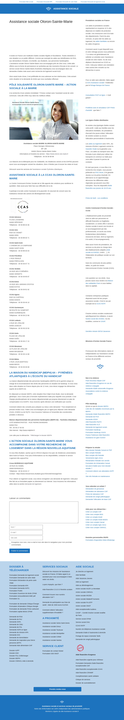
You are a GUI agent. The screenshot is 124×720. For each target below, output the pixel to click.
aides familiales (101, 41)
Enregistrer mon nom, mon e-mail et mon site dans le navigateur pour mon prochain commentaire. (41, 543)
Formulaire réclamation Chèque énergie (23, 606)
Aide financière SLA (93, 424)
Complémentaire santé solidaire (87, 676)
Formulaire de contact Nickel (52, 651)
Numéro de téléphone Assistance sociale (90, 629)
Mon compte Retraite (93, 453)
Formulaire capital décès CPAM (20, 611)
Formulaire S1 (14, 599)
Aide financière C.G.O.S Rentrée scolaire (57, 589)
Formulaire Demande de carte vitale (22, 578)
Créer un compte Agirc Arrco (96, 525)
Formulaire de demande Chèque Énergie (24, 604)
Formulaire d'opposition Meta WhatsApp (100, 540)
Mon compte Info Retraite (95, 455)
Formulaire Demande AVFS (19, 588)
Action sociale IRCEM (84, 596)
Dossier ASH (14, 653)
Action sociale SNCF (83, 606)
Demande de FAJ (15, 619)
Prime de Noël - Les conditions (97, 198)
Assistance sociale (66, 8)
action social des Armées (95, 319)
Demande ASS (14, 635)
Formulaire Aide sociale (26, 2)
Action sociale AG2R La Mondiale (88, 589)
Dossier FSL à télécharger (18, 656)
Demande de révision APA (18, 632)
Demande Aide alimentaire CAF (20, 645)
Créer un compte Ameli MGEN (97, 520)
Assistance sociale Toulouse (52, 630)
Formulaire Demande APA (44, 2)
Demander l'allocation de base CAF (98, 499)
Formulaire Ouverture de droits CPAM (23, 593)
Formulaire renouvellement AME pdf (22, 596)
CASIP (102, 321)
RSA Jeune (99, 172)
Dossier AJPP (14, 650)
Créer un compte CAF (93, 512)
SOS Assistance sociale (95, 83)
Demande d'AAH (92, 419)
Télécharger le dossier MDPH (41, 435)
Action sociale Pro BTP (84, 602)
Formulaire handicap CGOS (96, 432)
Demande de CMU (16, 624)
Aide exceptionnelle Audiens (86, 609)
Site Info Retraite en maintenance (98, 476)
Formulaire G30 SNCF (50, 653)
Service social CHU (83, 622)
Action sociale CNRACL (84, 592)
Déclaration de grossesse (95, 489)
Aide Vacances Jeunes (84, 578)
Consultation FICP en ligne (95, 95)
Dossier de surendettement (85, 683)
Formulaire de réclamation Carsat (98, 463)
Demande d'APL (15, 622)
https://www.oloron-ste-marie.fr (57, 154)
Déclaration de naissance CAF (97, 491)
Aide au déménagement (84, 585)
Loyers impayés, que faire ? (52, 584)
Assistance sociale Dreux (51, 626)
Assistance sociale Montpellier (53, 633)
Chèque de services (83, 679)
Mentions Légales (51, 711)
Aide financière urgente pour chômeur (89, 660)
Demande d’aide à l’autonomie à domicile (91, 632)
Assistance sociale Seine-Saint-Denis (56, 623)
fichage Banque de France (100, 85)
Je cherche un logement (84, 571)
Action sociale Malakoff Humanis (87, 599)
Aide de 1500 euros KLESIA (58, 605)
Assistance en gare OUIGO (95, 438)
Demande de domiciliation (18, 637)
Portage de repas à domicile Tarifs (88, 636)
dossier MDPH (103, 406)
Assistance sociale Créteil (51, 637)
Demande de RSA (16, 617)
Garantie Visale (91, 149)
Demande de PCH (92, 417)
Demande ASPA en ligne (18, 630)
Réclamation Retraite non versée (97, 461)
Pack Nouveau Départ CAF (95, 381)
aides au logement (95, 144)
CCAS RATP (100, 304)
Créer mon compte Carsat (95, 522)
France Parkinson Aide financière (98, 435)
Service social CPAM (83, 619)
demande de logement (33, 484)
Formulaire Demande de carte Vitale (66, 2)
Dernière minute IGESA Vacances (98, 331)
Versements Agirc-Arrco (94, 458)
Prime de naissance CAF (95, 494)
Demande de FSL (15, 627)
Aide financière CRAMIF (84, 673)
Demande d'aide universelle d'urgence (99, 388)
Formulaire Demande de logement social (93, 2)
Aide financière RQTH (93, 422)
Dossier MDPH (14, 658)
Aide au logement (82, 582)
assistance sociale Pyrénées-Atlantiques (47, 169)
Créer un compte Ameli (94, 517)
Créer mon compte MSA (94, 514)
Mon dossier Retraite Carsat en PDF (99, 450)
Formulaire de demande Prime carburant (24, 609)
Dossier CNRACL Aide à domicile (21, 661)
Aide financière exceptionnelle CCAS (89, 669)
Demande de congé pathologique (98, 497)
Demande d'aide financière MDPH (98, 414)
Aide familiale (80, 575)
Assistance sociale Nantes (52, 640)
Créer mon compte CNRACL (96, 527)
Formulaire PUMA (15, 591)
